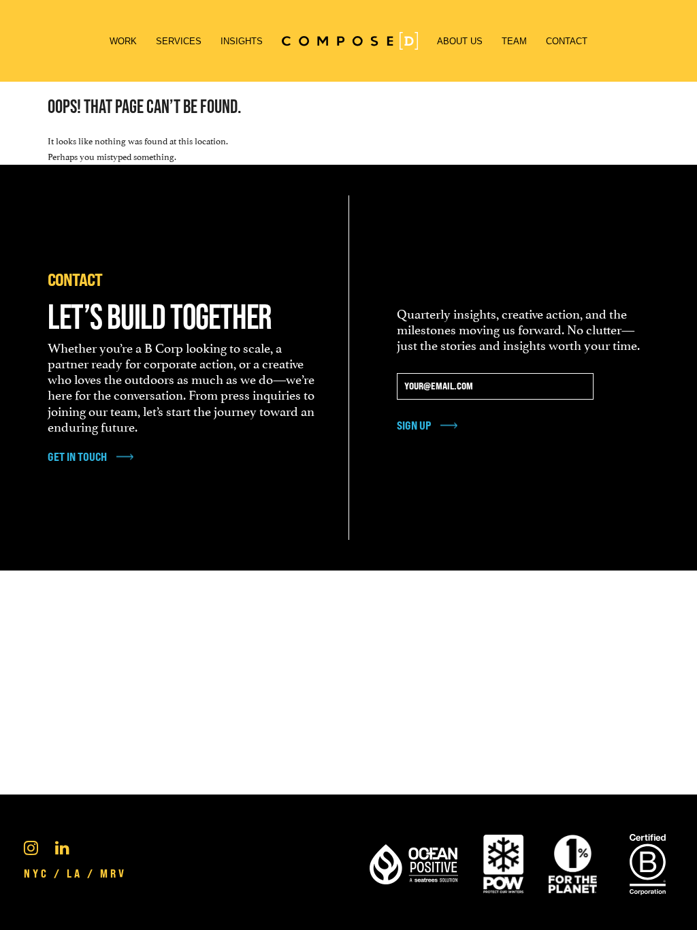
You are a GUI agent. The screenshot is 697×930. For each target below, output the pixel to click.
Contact (566, 41)
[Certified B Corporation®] (647, 862)
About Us (460, 41)
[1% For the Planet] (573, 862)
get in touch (77, 457)
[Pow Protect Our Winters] (503, 862)
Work (123, 41)
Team (514, 41)
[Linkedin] (62, 846)
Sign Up (414, 425)
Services (178, 41)
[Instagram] (31, 846)
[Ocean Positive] (414, 862)
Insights (242, 41)
